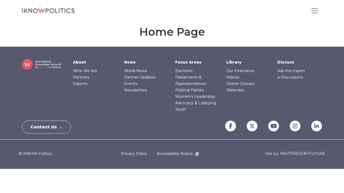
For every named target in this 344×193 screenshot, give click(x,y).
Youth (180, 109)
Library (234, 62)
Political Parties (189, 90)
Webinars (235, 90)
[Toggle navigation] (314, 11)
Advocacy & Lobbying (195, 103)
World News (135, 70)
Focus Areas (188, 62)
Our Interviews (240, 70)
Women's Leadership (195, 96)
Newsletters (135, 90)
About (79, 62)
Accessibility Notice (175, 153)
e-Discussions (290, 77)
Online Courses (240, 83)
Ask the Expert (291, 70)
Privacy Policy (134, 153)
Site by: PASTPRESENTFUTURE (295, 153)
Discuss (285, 62)
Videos (232, 77)
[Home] (48, 10)
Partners (81, 77)
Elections (183, 70)
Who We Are (85, 70)
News (130, 62)
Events (130, 83)
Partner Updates (139, 77)
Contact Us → (46, 126)
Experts (80, 83)
